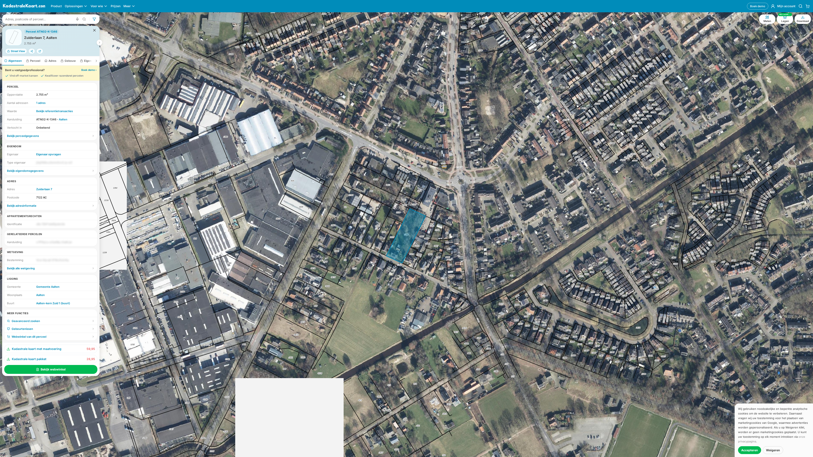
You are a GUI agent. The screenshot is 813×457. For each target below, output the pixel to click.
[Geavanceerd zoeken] (84, 19)
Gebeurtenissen (22, 328)
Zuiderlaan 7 (44, 189)
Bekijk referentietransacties (54, 111)
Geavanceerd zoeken (26, 321)
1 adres (41, 103)
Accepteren (749, 450)
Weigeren (773, 450)
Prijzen (115, 6)
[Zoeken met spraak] (77, 19)
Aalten (63, 119)
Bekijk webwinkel (53, 369)
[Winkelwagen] (807, 6)
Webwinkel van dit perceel (29, 336)
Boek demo (757, 6)
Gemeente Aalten (47, 286)
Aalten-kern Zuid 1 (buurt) (53, 303)
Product (56, 6)
